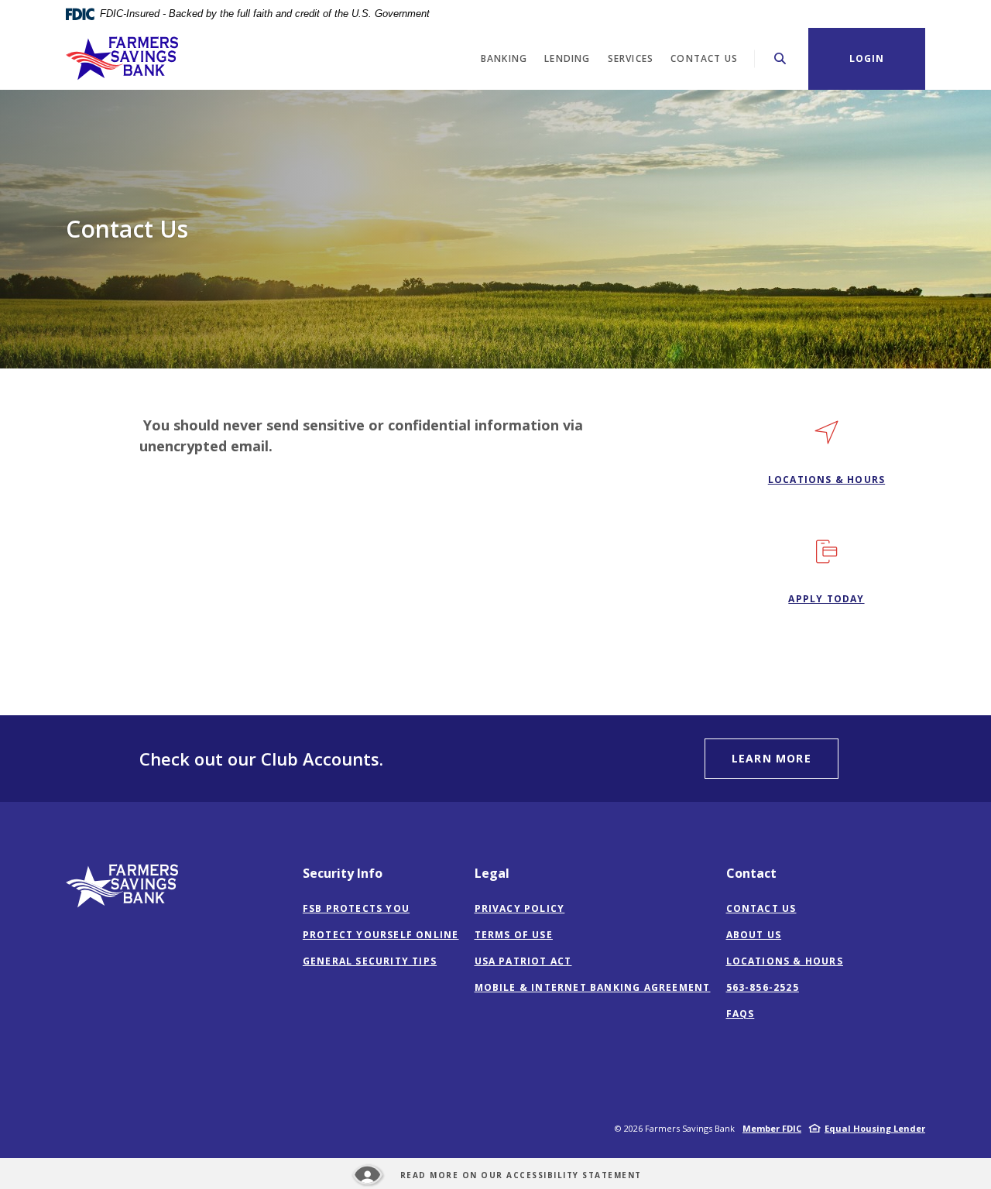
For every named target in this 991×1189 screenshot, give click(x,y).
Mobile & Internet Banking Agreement (593, 988)
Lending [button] (567, 58)
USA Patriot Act (523, 961)
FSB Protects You (356, 908)
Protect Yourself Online (381, 934)
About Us (754, 934)
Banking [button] (504, 58)
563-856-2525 (762, 987)
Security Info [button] (342, 873)
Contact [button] (751, 873)
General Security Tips (370, 961)
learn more (771, 758)
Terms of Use (514, 934)
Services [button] (631, 58)
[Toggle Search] (780, 58)
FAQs (740, 1013)
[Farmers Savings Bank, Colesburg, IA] (122, 58)
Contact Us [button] (704, 58)
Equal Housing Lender (875, 1128)
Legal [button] (492, 873)
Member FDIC (771, 1128)
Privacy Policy (520, 908)
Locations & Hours (784, 961)
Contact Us (761, 908)
